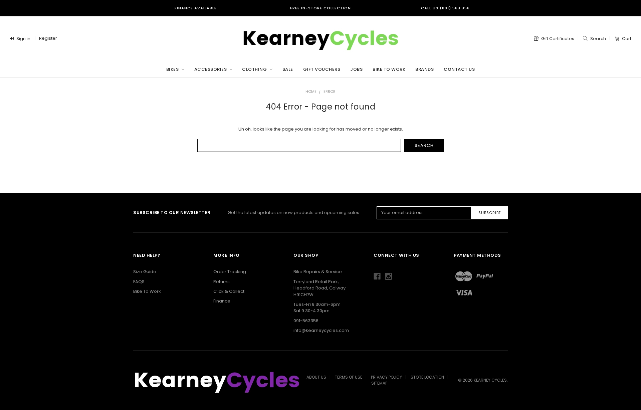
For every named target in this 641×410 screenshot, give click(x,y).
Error (330, 91)
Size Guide (144, 271)
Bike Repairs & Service (317, 271)
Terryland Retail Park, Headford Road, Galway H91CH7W (319, 288)
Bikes (173, 69)
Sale (287, 69)
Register (48, 38)
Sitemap (379, 383)
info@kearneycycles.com (321, 330)
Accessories (211, 69)
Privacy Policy (386, 377)
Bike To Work (389, 69)
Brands (424, 69)
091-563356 (305, 321)
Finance (221, 301)
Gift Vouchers (322, 69)
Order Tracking (229, 271)
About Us (316, 377)
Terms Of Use (348, 377)
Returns (221, 281)
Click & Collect (228, 291)
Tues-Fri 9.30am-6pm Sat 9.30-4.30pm (317, 307)
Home (310, 91)
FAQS (139, 281)
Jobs (356, 69)
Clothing (255, 69)
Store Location (427, 377)
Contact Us (459, 69)
